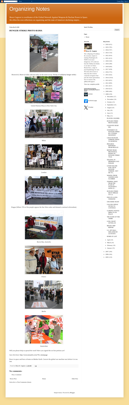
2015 (107, 75)
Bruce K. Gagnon (91, 51)
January (109, 248)
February (110, 245)
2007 (107, 251)
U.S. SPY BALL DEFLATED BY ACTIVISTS (112, 232)
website (90, 94)
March (109, 242)
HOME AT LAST (112, 236)
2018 (107, 66)
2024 (107, 50)
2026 (107, 44)
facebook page (92, 100)
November (110, 99)
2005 (107, 257)
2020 (107, 61)
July (108, 110)
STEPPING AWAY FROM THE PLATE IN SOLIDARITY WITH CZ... (112, 185)
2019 (107, 63)
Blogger (72, 392)
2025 (107, 47)
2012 (107, 83)
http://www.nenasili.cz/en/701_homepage (34, 355)
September (110, 105)
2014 (107, 77)
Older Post (75, 379)
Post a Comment (16, 374)
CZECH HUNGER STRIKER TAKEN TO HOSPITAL (113, 139)
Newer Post (13, 379)
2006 (107, 254)
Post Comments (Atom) (24, 382)
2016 (107, 72)
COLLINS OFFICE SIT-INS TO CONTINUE (112, 206)
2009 (107, 91)
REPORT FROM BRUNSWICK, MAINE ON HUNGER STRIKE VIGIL (113, 153)
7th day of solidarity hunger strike (64, 75)
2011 (107, 86)
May (108, 116)
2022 (107, 55)
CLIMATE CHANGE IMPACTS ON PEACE (113, 212)
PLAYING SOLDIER (113, 118)
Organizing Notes (29, 9)
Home (44, 379)
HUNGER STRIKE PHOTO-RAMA (25, 30)
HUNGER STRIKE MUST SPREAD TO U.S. (112, 192)
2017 (107, 69)
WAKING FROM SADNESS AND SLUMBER (112, 177)
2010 (107, 88)
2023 (107, 52)
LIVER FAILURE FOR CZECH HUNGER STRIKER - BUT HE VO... (112, 169)
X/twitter (90, 107)
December (110, 96)
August (109, 107)
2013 (107, 80)
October (109, 102)
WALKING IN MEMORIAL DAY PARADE (113, 161)
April (109, 240)
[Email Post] (35, 366)
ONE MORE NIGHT (113, 201)
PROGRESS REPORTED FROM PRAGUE (112, 145)
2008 (107, 94)
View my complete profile (91, 84)
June (108, 113)
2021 (107, 58)
